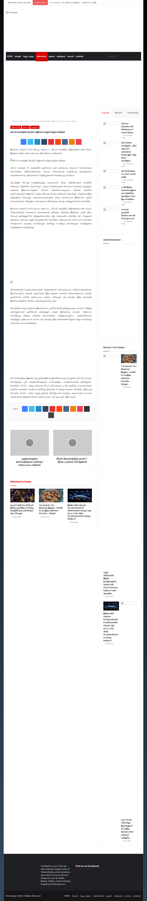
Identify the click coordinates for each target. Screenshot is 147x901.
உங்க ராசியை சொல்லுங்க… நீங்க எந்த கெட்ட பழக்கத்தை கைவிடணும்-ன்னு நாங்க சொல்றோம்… (129, 151)
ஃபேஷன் (18, 56)
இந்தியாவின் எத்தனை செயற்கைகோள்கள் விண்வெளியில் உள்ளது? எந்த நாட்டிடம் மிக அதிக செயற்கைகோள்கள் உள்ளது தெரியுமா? (79, 512)
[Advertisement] (99, 28)
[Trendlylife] (12, 12)
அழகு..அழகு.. (29, 56)
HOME (10, 56)
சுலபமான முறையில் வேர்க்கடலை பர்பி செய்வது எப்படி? (128, 214)
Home (15, 121)
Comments (132, 112)
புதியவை (26, 127)
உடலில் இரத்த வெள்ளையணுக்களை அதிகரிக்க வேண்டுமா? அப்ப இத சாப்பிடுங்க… (128, 193)
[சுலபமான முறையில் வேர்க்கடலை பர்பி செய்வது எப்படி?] (111, 213)
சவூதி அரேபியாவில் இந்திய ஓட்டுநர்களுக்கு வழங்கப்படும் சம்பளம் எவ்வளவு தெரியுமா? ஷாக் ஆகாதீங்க (110, 583)
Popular (106, 112)
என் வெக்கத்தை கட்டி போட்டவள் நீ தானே (128, 173)
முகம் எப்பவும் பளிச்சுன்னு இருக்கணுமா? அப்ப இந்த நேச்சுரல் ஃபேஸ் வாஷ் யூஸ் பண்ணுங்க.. (127, 828)
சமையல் (70, 56)
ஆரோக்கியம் (42, 56)
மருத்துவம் (35, 127)
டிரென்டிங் (79, 56)
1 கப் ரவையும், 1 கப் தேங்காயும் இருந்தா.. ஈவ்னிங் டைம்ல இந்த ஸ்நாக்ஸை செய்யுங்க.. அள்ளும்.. (86, 2)
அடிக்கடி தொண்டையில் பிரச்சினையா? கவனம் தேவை (127, 128)
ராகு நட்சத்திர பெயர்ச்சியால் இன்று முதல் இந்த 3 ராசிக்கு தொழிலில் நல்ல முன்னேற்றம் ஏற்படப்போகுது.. (22, 509)
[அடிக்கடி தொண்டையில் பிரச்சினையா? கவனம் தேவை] (111, 127)
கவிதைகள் (61, 56)
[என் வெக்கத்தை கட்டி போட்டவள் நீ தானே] (111, 174)
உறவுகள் (52, 56)
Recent (118, 112)
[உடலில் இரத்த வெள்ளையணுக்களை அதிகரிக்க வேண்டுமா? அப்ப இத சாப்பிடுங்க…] (111, 191)
